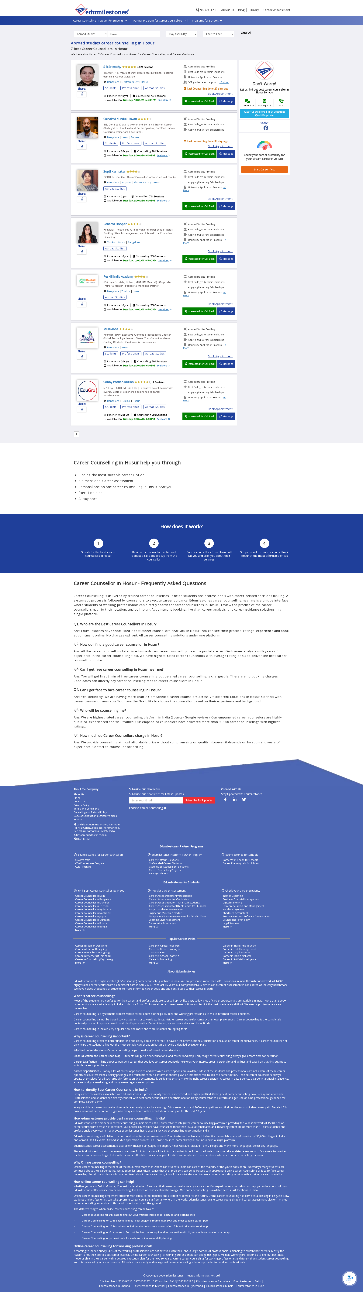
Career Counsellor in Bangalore (93, 899)
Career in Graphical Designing (92, 952)
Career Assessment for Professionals (170, 895)
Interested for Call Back (201, 101)
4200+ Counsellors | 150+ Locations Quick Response (264, 113)
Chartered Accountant (235, 913)
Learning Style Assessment (164, 919)
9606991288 (208, 10)
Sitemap (78, 819)
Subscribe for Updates (199, 800)
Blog (241, 10)
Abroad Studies (155, 88)
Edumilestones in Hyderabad (185, 1286)
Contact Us (80, 801)
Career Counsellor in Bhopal (91, 923)
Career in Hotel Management (239, 949)
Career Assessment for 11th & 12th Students (174, 902)
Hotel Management (234, 909)
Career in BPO (157, 952)
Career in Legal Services (236, 952)
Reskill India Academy (118, 276)
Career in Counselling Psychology (94, 959)
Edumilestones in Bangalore (213, 1281)
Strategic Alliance (158, 873)
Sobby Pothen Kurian (118, 382)
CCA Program (82, 860)
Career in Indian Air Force (237, 956)
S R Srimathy (112, 67)
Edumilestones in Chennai (114, 1286)
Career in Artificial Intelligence (240, 959)
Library (254, 10)
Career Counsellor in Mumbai (92, 902)
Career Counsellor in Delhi (90, 895)
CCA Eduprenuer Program (90, 863)
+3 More (224, 82)
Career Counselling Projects (165, 870)
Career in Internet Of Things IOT (93, 956)
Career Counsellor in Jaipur (90, 916)
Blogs (77, 798)
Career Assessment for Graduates (169, 899)
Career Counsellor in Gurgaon (92, 919)
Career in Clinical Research (164, 945)
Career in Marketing (160, 959)
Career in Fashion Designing (91, 945)
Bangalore (113, 82)
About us (227, 10)
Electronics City (130, 82)
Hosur (144, 82)
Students (110, 88)
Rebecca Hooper (115, 224)
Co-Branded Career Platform (165, 863)
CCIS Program (83, 866)
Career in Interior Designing (91, 949)
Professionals (131, 88)
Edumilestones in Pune (250, 1286)
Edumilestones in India (219, 1286)
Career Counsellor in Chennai (92, 906)
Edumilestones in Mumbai (149, 1286)
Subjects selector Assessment (166, 909)
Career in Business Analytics (165, 949)
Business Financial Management (241, 899)
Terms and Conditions (86, 808)
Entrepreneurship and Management (243, 906)
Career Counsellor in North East (93, 913)
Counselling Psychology (236, 919)
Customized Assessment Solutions (169, 866)
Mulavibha (110, 329)
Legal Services (231, 923)
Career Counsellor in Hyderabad (93, 909)
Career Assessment (276, 10)
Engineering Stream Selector (165, 913)
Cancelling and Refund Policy (90, 812)
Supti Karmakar (114, 171)
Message (227, 101)
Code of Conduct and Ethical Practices (95, 815)
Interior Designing (233, 895)
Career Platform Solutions (164, 860)
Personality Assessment (163, 923)
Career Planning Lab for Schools (241, 863)
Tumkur (135, 137)
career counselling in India (129, 1123)
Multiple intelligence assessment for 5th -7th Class (177, 916)
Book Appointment (220, 93)
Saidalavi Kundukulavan (120, 119)
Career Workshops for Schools (240, 860)
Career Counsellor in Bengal (91, 926)
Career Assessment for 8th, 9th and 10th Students (177, 906)
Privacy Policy (81, 805)
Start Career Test (264, 169)
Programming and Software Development (246, 916)
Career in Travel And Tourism (239, 945)
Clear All (246, 32)
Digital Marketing (232, 902)
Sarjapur (127, 182)
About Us (79, 794)
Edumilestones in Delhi (247, 1281)
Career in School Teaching (164, 956)
